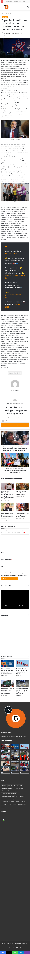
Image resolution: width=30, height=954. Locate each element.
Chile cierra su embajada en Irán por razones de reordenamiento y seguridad (7, 672)
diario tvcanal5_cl (20, 796)
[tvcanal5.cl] (6, 6)
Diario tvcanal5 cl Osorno (7, 788)
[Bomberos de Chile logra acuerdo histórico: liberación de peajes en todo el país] (5, 746)
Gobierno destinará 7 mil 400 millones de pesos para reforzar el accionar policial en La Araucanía (7, 515)
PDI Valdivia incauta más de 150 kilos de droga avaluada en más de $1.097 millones (22, 692)
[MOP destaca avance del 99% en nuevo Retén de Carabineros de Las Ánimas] (7, 683)
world (3, 807)
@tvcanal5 (6, 33)
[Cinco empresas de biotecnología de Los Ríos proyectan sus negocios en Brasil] (24, 763)
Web (2, 566)
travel (14, 804)
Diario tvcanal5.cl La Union (8, 790)
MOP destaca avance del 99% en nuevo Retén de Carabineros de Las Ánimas (7, 691)
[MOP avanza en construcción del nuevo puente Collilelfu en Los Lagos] (24, 752)
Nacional (8, 13)
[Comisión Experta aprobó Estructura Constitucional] (22, 486)
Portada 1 (23, 801)
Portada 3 (4, 804)
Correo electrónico (6, 559)
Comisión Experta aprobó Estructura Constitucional (21, 493)
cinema (10, 785)
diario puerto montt (18, 785)
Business (4, 785)
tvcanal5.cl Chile (15, 373)
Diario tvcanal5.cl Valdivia (8, 796)
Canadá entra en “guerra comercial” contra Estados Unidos (21, 671)
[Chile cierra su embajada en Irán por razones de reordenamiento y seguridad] (7, 663)
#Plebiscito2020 (11, 254)
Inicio (4, 13)
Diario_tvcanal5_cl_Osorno (8, 801)
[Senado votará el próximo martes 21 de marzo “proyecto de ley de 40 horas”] (22, 506)
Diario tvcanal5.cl (19, 788)
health (17, 801)
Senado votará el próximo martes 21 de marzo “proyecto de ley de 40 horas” (22, 514)
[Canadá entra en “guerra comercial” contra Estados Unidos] (22, 663)
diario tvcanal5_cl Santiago (8, 799)
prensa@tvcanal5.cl (6, 816)
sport (10, 804)
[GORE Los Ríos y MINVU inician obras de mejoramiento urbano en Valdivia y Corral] (24, 774)
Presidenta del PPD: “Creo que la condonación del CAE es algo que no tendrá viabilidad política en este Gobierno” (7, 495)
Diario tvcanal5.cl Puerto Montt (9, 793)
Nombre (3, 552)
